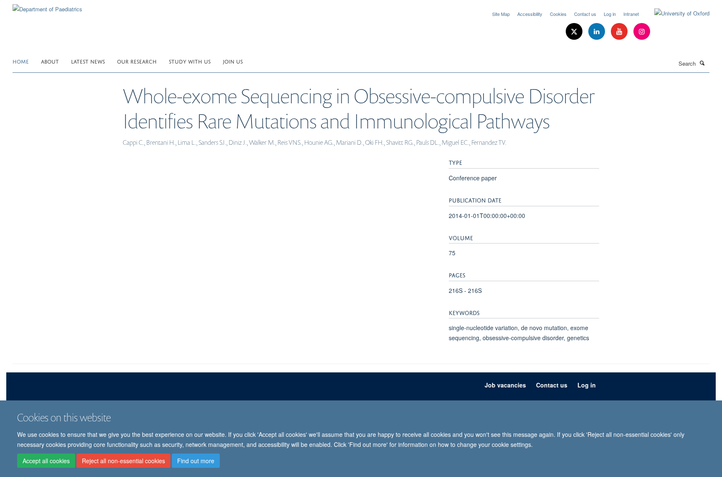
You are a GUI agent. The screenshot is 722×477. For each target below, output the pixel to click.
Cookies (558, 13)
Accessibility (529, 13)
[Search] (702, 62)
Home (21, 61)
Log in (610, 13)
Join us (233, 61)
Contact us (585, 13)
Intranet (631, 13)
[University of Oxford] (675, 13)
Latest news (88, 61)
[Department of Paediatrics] (47, 6)
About (50, 61)
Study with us (190, 61)
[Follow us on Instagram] (641, 32)
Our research (137, 61)
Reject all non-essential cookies (123, 460)
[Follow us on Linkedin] (597, 32)
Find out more (195, 460)
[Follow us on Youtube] (620, 32)
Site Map (501, 13)
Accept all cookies (46, 460)
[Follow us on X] (575, 32)
